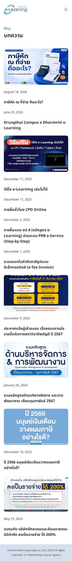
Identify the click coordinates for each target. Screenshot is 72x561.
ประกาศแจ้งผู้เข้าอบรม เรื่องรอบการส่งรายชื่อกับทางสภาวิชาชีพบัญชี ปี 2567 (34, 331)
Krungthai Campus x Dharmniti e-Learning (35, 125)
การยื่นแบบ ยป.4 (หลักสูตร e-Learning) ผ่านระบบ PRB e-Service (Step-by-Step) (34, 235)
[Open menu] (66, 9)
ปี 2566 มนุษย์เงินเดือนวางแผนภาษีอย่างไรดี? (32, 465)
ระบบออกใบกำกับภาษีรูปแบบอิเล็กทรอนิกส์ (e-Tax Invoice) (29, 264)
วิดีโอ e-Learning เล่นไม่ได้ (26, 189)
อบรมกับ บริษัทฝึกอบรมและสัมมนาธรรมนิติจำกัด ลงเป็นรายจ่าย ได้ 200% (35, 532)
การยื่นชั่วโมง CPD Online (25, 210)
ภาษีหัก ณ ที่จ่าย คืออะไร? (23, 102)
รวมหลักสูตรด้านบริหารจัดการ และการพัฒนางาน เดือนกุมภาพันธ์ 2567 (33, 398)
